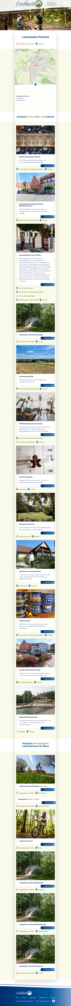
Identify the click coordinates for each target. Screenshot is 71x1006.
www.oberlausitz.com (42, 1001)
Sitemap (52, 997)
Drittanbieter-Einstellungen (24, 1001)
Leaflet (44, 83)
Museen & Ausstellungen (27, 296)
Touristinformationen (26, 682)
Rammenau (42, 793)
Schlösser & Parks (24, 536)
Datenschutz (43, 997)
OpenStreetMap (52, 83)
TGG (17, 997)
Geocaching (22, 489)
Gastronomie (23, 586)
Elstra (40, 848)
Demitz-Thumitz (43, 806)
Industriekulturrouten (26, 288)
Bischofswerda (43, 931)
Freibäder (22, 731)
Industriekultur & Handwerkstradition (31, 169)
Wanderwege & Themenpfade (28, 220)
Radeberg (41, 889)
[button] (35, 65)
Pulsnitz (40, 44)
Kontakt (23, 997)
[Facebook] (53, 1001)
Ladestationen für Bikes (26, 44)
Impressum (32, 997)
